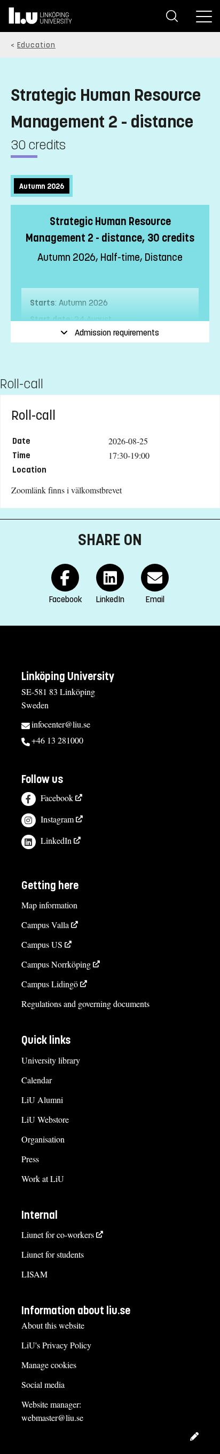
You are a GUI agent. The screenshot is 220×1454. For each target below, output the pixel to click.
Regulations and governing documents (85, 1003)
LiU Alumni (42, 1099)
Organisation (43, 1139)
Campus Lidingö (49, 983)
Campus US (41, 944)
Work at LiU (42, 1178)
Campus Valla (45, 924)
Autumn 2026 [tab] (41, 186)
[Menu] (204, 16)
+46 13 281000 (57, 740)
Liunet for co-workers (57, 1234)
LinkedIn (56, 840)
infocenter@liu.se (61, 724)
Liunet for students (52, 1254)
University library (50, 1060)
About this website (52, 1325)
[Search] (172, 16)
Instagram (57, 819)
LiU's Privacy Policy (56, 1345)
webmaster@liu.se (52, 1417)
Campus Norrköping (56, 964)
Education (36, 45)
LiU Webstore (45, 1119)
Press (30, 1158)
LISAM (34, 1274)
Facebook (57, 797)
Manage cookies (48, 1364)
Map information (49, 904)
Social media (43, 1384)
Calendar (36, 1079)
